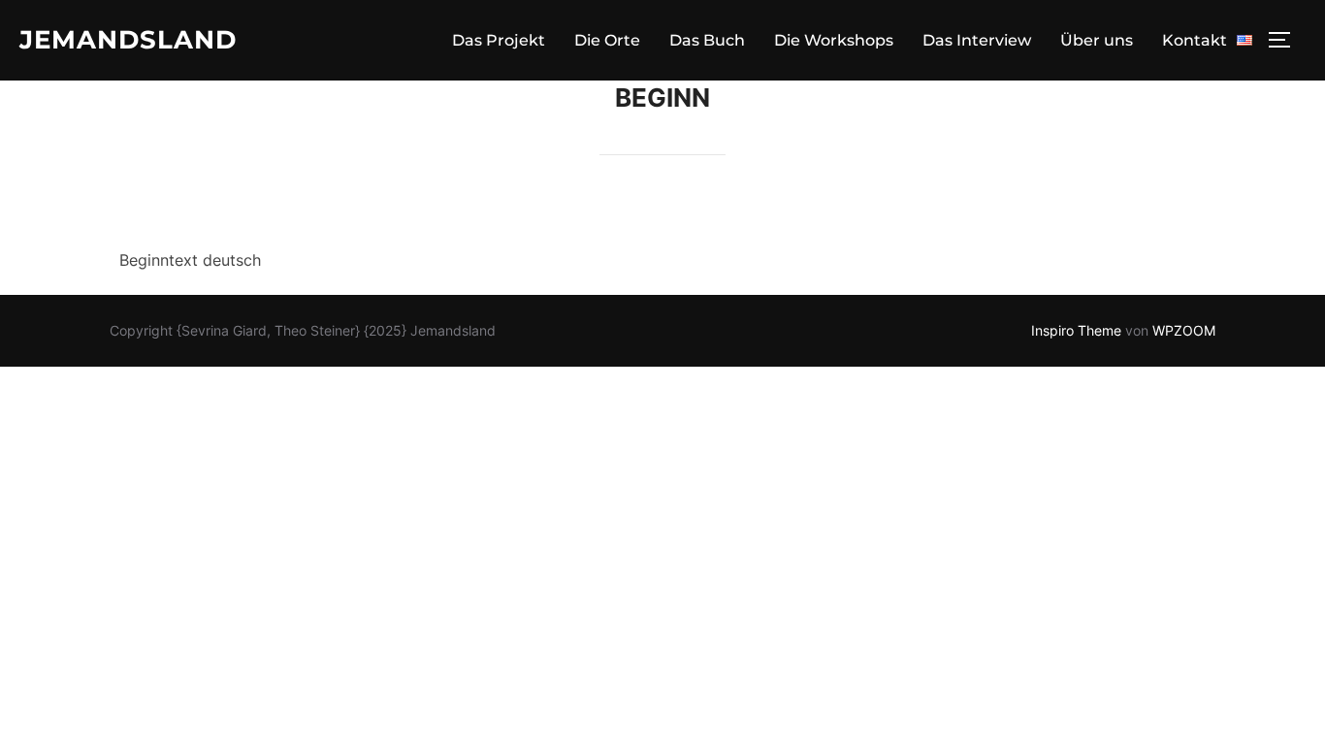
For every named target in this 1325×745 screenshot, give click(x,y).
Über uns (1096, 40)
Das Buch (707, 40)
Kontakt (1194, 40)
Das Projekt (498, 40)
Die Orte (607, 40)
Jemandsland (128, 39)
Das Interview (976, 40)
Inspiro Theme (1076, 330)
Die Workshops (833, 40)
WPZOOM (1183, 330)
